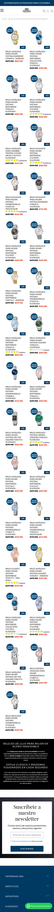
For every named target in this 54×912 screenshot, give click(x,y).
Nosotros (12, 896)
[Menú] (13, 10)
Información (14, 876)
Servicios (12, 886)
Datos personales (37, 841)
